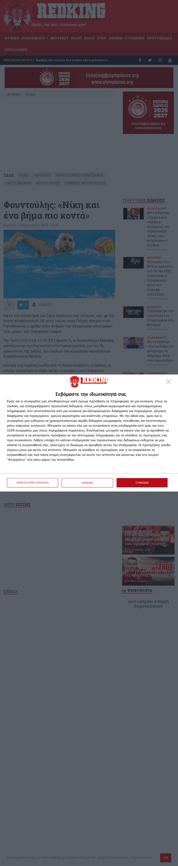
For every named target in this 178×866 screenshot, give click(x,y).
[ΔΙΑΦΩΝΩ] (169, 383)
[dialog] (89, 433)
